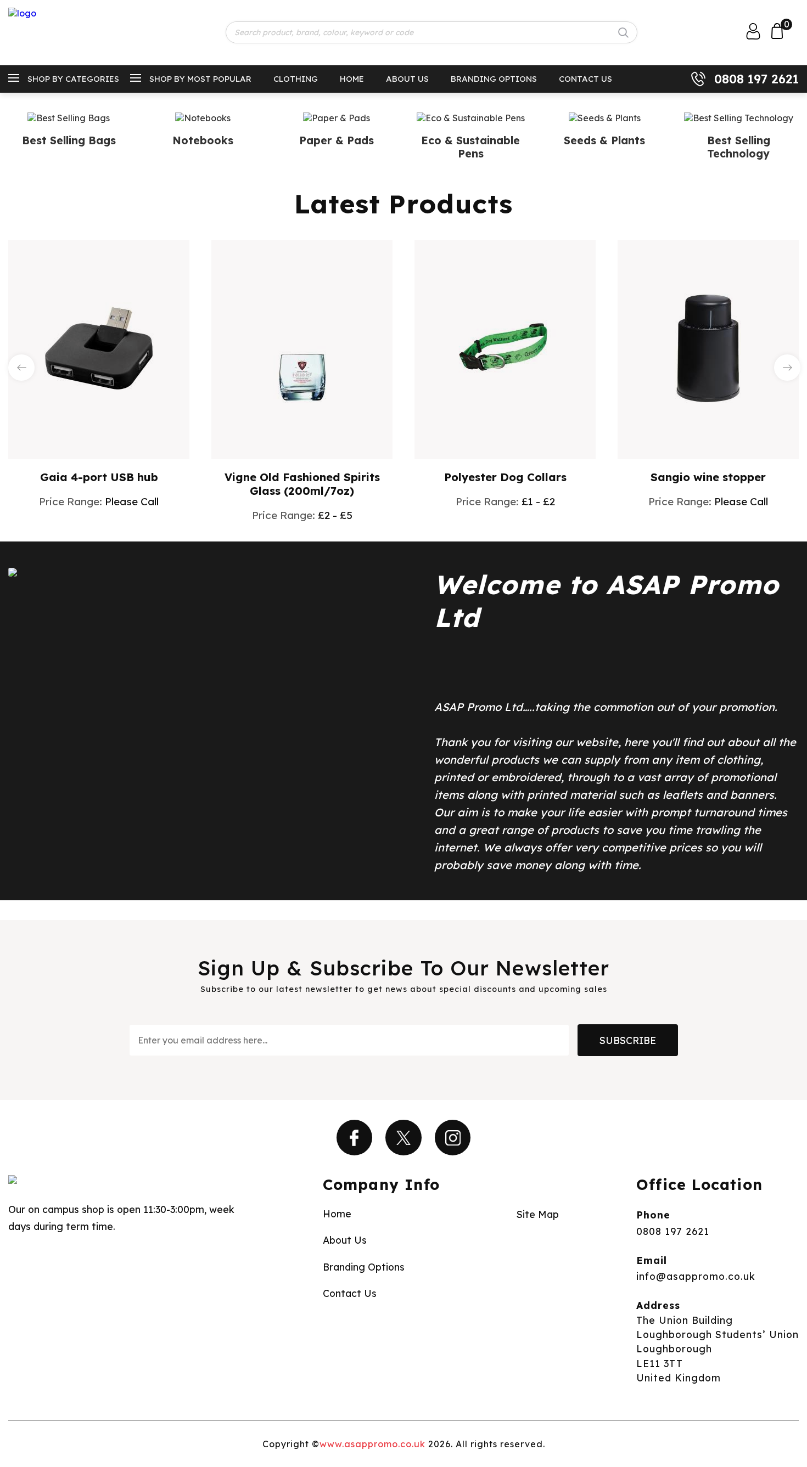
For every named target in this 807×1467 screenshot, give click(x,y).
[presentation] (21, 367)
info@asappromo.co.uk (695, 1276)
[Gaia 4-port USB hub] (98, 348)
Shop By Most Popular (200, 79)
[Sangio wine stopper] (708, 348)
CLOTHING (295, 79)
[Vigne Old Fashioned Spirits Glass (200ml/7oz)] (302, 348)
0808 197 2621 (756, 79)
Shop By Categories (73, 79)
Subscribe (627, 1040)
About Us (407, 79)
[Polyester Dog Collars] (505, 348)
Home (352, 79)
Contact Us (585, 79)
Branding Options (494, 79)
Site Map (538, 1214)
